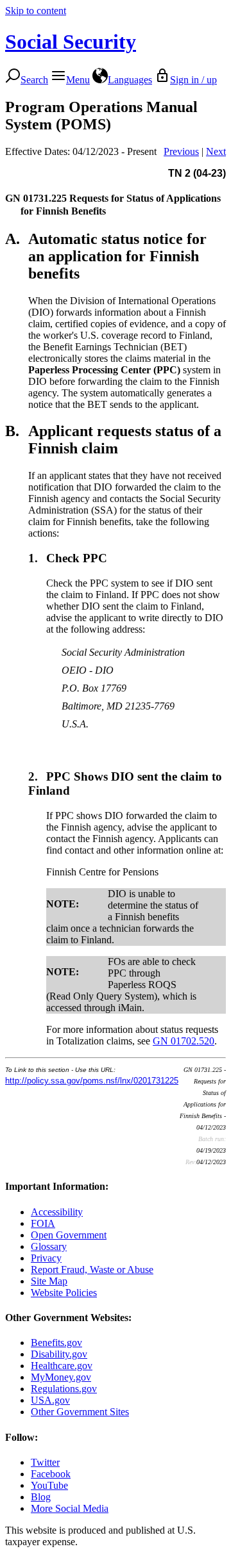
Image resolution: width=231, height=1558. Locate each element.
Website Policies (64, 1292)
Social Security (70, 41)
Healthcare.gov (61, 1365)
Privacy (46, 1258)
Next (216, 151)
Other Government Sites (80, 1411)
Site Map (49, 1281)
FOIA (43, 1223)
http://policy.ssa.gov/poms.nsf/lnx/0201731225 (91, 1080)
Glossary (49, 1246)
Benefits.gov (56, 1342)
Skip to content (35, 10)
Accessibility (57, 1211)
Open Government (69, 1234)
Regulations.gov (64, 1388)
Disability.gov (59, 1354)
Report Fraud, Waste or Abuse (92, 1269)
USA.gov (50, 1400)
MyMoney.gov (61, 1377)
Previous (181, 151)
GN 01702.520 (183, 1040)
